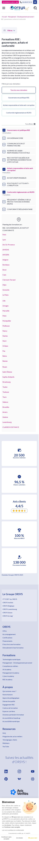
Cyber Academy (8, 676)
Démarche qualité (8, 701)
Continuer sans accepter (6, 838)
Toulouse (5, 392)
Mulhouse (6, 326)
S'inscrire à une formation (11, 644)
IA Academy (6, 669)
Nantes (5, 336)
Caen (4, 275)
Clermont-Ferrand (8, 280)
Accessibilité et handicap (11, 718)
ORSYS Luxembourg (9, 609)
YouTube (5, 746)
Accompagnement (9, 634)
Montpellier (6, 321)
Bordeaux (5, 265)
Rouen (4, 367)
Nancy (4, 331)
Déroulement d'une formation (13, 648)
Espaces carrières (8, 711)
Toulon (4, 387)
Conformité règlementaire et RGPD (18, 113)
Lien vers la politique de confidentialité (13, 830)
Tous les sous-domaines (18, 90)
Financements (7, 641)
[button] (4, 8)
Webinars (5, 743)
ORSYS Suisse (7, 613)
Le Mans (5, 295)
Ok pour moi (32, 838)
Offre (4, 631)
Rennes (5, 361)
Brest (4, 270)
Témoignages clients (9, 740)
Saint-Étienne (7, 372)
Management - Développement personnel (20, 17)
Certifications (7, 638)
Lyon (4, 240)
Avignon (5, 260)
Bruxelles (5, 407)
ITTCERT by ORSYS (9, 599)
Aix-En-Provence (8, 245)
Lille (3, 301)
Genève (5, 417)
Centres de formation (10, 708)
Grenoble (5, 290)
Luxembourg (7, 422)
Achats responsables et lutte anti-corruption (18, 105)
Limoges (5, 306)
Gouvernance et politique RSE (18, 98)
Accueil (4, 17)
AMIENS (5, 250)
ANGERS (5, 255)
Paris (4, 235)
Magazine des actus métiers (12, 736)
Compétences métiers (10, 666)
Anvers (4, 412)
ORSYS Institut (7, 602)
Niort (4, 341)
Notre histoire (7, 695)
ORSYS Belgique (8, 606)
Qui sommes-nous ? (9, 691)
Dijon (4, 285)
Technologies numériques (11, 659)
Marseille (5, 311)
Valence (5, 402)
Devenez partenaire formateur (13, 715)
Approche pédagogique (10, 698)
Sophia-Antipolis (8, 377)
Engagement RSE (8, 705)
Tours (4, 397)
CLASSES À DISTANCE (10, 427)
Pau (3, 351)
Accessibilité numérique (11, 721)
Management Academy (10, 673)
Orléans (5, 346)
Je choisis (19, 838)
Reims (4, 356)
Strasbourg (6, 382)
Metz (4, 316)
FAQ (4, 733)
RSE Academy (7, 679)
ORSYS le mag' (7, 616)
